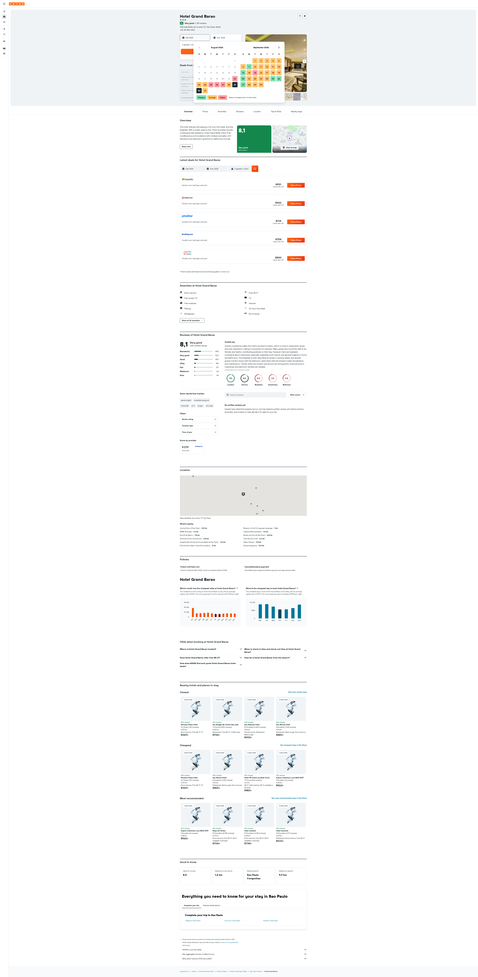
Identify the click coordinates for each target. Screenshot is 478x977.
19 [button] (217, 78)
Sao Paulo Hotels (255, 971)
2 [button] (199, 66)
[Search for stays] (4, 16)
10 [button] (205, 72)
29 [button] (235, 84)
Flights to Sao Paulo (193, 920)
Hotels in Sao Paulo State (238, 971)
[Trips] (4, 41)
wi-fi (193, 406)
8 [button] (235, 66)
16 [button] (199, 78)
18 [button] (211, 78)
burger (200, 406)
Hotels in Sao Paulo (270, 920)
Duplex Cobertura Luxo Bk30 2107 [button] (290, 778)
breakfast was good (201, 400)
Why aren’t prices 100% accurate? (197, 958)
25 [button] (211, 84)
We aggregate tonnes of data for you (198, 954)
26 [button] (217, 84)
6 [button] (223, 66)
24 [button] (205, 84)
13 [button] (223, 72)
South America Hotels (206, 971)
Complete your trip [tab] (191, 905)
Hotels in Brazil (222, 971)
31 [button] (205, 90)
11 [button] (211, 72)
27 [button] (223, 84)
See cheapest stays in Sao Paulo (293, 745)
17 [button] (205, 78)
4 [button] (211, 66)
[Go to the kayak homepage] (17, 3)
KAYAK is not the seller (192, 949)
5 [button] (217, 66)
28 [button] (229, 84)
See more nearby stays (297, 692)
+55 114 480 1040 (187, 30)
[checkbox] (192, 448)
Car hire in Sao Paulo (232, 920)
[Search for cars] (4, 21)
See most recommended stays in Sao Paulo (289, 798)
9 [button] (199, 72)
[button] (4, 4)
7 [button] (228, 66)
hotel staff (184, 406)
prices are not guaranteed (229, 942)
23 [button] (199, 84)
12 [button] (217, 72)
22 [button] (235, 78)
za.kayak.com (184, 971)
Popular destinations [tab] (211, 905)
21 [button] (229, 78)
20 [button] (223, 78)
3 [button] (205, 66)
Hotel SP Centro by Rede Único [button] (257, 778)
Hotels (194, 971)
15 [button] (235, 72)
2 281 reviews (201, 23)
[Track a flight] (4, 34)
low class (209, 406)
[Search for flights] (4, 11)
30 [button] (199, 90)
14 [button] (229, 72)
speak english (186, 400)
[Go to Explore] (4, 29)
